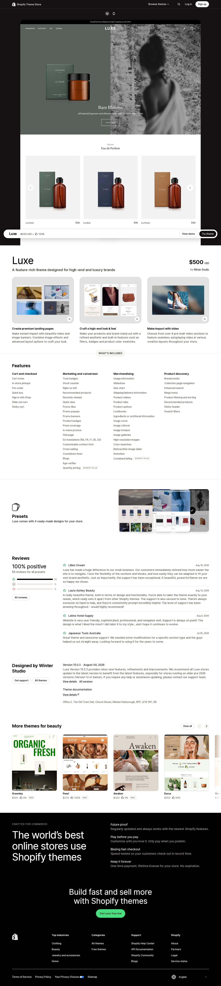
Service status (179, 961)
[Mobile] (113, 13)
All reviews (21, 597)
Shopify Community (142, 955)
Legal (174, 955)
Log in (188, 4)
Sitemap (92, 976)
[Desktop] (107, 13)
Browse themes (157, 4)
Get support (21, 680)
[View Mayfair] (154, 510)
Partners (176, 949)
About (174, 943)
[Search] (178, 4)
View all (187, 726)
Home (55, 961)
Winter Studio (201, 269)
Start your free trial (110, 913)
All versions (85, 681)
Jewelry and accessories (66, 955)
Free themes (99, 949)
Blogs (134, 961)
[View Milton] (136, 510)
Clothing (56, 943)
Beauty (56, 949)
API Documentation (142, 949)
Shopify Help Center (142, 943)
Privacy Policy (43, 976)
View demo (188, 233)
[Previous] (199, 726)
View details (70, 681)
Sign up (202, 4)
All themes (41, 680)
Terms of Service (22, 976)
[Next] (206, 726)
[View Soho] (173, 510)
